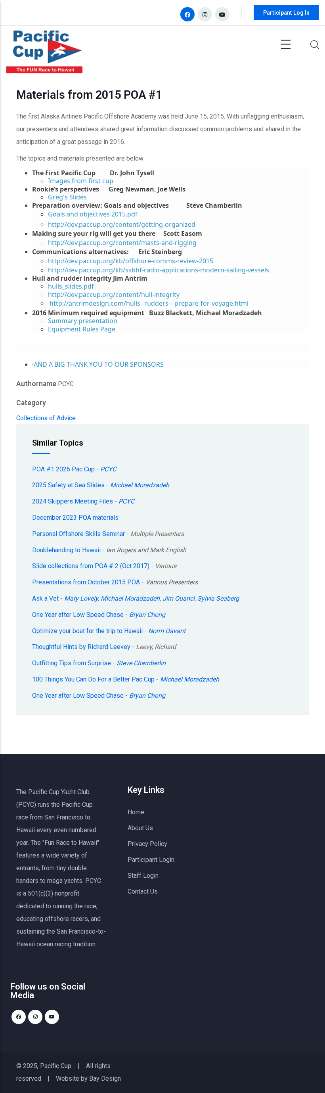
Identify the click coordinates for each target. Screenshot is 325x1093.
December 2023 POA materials (75, 517)
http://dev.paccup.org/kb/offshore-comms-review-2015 (130, 261)
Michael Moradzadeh (139, 485)
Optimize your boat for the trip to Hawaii (87, 631)
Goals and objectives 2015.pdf (93, 214)
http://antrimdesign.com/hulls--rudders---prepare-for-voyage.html (149, 303)
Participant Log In (286, 13)
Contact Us (143, 891)
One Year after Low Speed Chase (78, 614)
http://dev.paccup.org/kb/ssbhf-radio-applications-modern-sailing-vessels (158, 270)
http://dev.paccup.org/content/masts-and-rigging (122, 242)
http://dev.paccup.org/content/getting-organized (121, 224)
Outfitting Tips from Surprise (71, 663)
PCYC (108, 469)
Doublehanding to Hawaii (66, 550)
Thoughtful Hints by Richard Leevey (81, 647)
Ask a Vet (45, 598)
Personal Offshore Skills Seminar (78, 534)
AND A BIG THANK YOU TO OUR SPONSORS (99, 364)
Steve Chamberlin (141, 663)
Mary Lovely (81, 598)
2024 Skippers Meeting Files (72, 501)
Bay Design (105, 1078)
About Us (140, 828)
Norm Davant (166, 631)
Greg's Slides (67, 197)
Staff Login (143, 875)
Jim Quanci (178, 598)
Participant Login (151, 859)
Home (136, 812)
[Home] (44, 54)
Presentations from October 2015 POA (86, 582)
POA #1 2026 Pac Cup (63, 469)
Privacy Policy (147, 844)
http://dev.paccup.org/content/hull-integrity (114, 294)
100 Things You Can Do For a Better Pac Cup (93, 679)
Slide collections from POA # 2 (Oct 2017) (90, 566)
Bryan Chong (147, 614)
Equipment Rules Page (81, 329)
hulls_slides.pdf (71, 286)
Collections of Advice (46, 418)
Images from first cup (80, 180)
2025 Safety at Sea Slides (68, 485)
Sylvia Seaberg (218, 598)
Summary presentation (82, 320)
